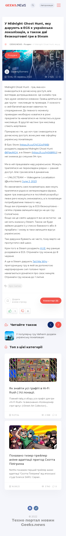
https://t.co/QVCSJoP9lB (34, 144)
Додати (19, 300)
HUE (42, 248)
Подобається (15, 311)
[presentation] (51, 325)
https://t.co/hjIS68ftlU (44, 152)
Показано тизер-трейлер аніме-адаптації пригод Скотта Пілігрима (32, 460)
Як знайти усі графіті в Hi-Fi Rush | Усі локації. (29, 390)
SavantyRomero (19, 71)
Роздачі (27, 44)
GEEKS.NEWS (16, 44)
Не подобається (28, 311)
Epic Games (15, 286)
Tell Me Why (40, 261)
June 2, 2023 (29, 181)
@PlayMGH (11, 152)
